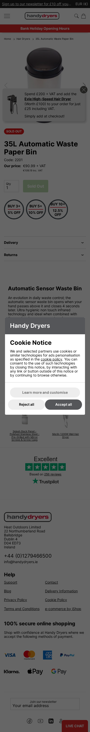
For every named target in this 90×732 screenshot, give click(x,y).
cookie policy (51, 359)
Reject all (26, 404)
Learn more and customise (45, 392)
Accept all (63, 404)
